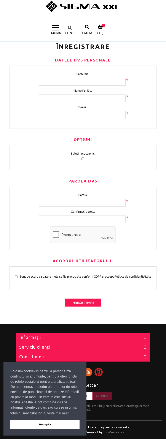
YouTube (98, 372)
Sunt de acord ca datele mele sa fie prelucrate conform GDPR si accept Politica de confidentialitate (85, 276)
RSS (88, 372)
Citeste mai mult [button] (56, 413)
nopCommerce (114, 432)
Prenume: (83, 74)
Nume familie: (83, 90)
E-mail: (82, 107)
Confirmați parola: (83, 211)
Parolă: (83, 195)
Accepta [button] (45, 424)
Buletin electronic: (83, 153)
